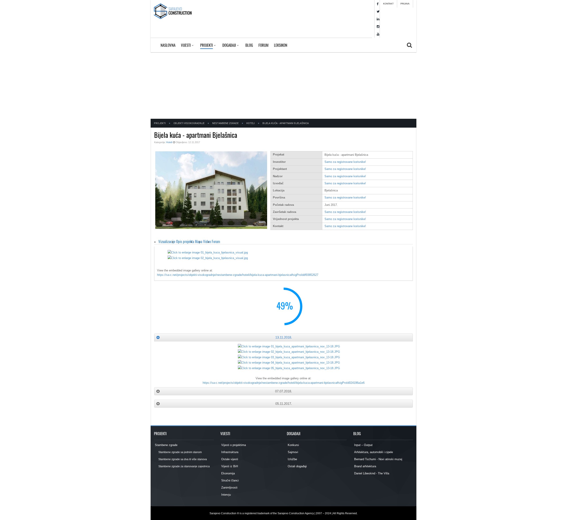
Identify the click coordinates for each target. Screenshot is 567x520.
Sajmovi (292, 452)
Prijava (405, 3)
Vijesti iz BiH (229, 466)
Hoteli (250, 123)
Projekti (160, 123)
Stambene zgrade (165, 445)
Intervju (225, 494)
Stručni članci (229, 480)
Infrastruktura (229, 452)
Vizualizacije (166, 241)
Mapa (198, 241)
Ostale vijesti (229, 459)
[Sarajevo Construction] (173, 11)
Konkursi (293, 445)
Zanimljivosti (228, 487)
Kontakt (388, 3)
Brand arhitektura (364, 466)
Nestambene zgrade (225, 123)
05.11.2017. (283, 403)
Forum (216, 241)
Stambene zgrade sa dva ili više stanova (182, 459)
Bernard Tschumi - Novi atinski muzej (377, 459)
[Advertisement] (283, 86)
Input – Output (363, 445)
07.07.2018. (283, 391)
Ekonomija (227, 473)
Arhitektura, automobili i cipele (373, 452)
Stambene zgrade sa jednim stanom (180, 452)
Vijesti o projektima (233, 445)
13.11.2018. (283, 337)
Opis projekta (185, 241)
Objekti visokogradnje (188, 123)
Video (207, 241)
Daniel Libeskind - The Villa (371, 473)
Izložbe (292, 459)
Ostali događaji (297, 466)
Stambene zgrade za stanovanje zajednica (184, 466)
